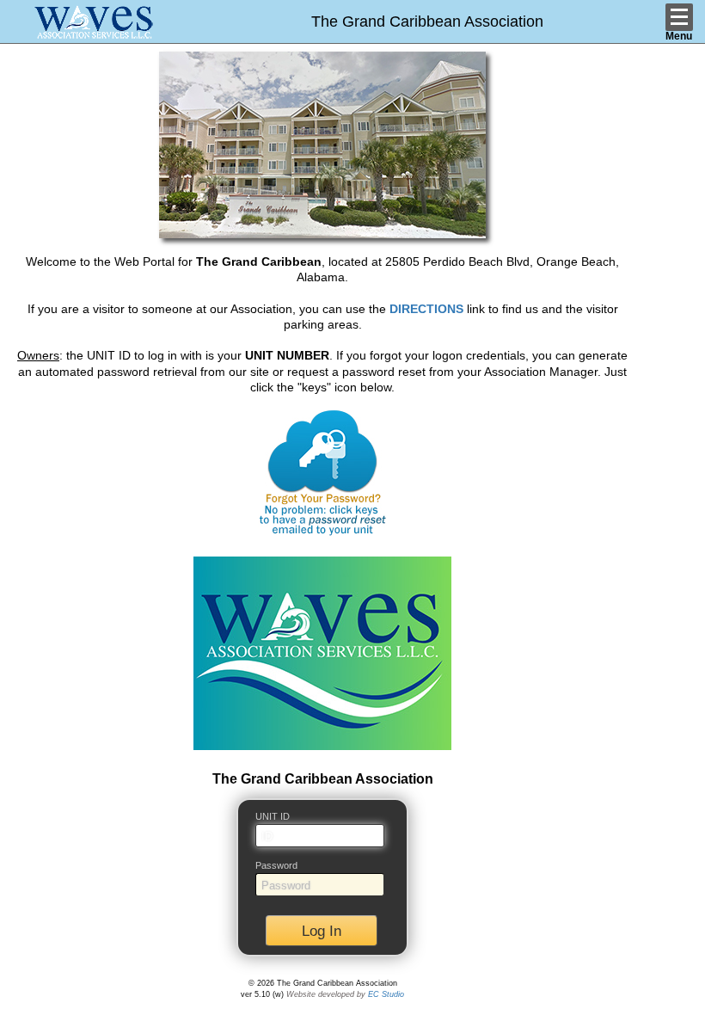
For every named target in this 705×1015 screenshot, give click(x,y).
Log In (321, 931)
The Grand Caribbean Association (427, 21)
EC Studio (386, 994)
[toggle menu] (679, 17)
